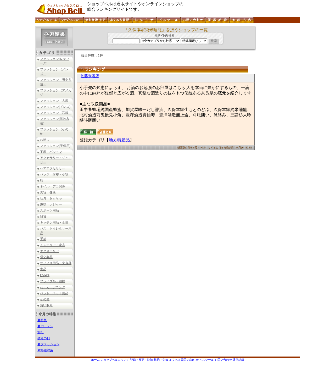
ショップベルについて (114, 359)
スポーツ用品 (49, 210)
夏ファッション (48, 344)
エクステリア (49, 251)
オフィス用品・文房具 (55, 263)
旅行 (40, 332)
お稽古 (44, 140)
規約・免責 (161, 359)
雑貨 (43, 216)
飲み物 (44, 275)
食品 (43, 269)
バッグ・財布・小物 (54, 174)
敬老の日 (43, 338)
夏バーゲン (45, 326)
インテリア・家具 (52, 245)
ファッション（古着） (55, 101)
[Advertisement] (277, 104)
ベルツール (206, 359)
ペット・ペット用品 (54, 293)
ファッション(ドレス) (55, 107)
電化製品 (46, 257)
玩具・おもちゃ (51, 198)
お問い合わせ (223, 359)
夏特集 (42, 320)
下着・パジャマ (51, 152)
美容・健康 (48, 192)
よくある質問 (177, 359)
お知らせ (193, 359)
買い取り (46, 305)
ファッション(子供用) (55, 146)
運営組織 (238, 359)
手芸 (43, 239)
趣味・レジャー (51, 204)
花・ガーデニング (52, 287)
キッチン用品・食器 (54, 222)
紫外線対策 (45, 350)
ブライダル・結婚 (52, 281)
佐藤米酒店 (90, 76)
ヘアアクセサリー (52, 168)
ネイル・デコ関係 (52, 186)
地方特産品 (119, 140)
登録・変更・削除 (141, 359)
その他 (44, 299)
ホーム (95, 359)
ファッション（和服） (55, 113)
